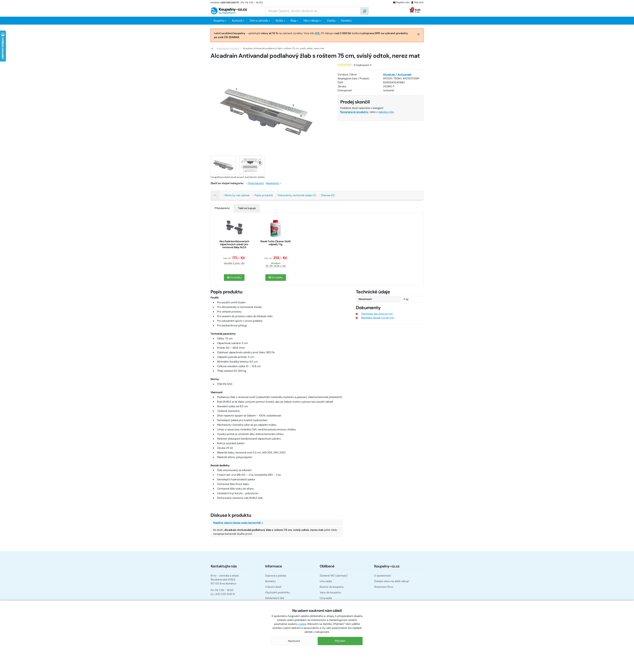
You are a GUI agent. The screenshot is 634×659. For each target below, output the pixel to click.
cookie (302, 624)
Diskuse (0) (328, 195)
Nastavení (294, 641)
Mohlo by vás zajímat (237, 195)
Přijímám (340, 641)
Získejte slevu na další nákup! (391, 581)
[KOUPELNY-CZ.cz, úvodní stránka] (229, 10)
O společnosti (382, 575)
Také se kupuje (247, 208)
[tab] (222, 208)
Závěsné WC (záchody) (334, 575)
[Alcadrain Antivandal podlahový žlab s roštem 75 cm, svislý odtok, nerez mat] (223, 165)
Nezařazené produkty (228, 48)
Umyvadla (326, 581)
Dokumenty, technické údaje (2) (297, 195)
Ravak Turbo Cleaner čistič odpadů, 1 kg (275, 243)
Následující (272, 183)
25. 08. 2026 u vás (275, 265)
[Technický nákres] (251, 165)
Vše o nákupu (311, 20)
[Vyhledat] (364, 11)
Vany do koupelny (330, 592)
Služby (279, 20)
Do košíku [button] (235, 277)
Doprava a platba (275, 575)
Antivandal (404, 74)
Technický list (377, 313)
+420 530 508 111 (224, 594)
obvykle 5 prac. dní (234, 263)
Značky (331, 20)
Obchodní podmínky (277, 592)
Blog (293, 20)
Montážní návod (377, 317)
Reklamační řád (274, 598)
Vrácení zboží (273, 587)
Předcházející (256, 183)
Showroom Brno (383, 587)
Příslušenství (222, 208)
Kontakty (346, 20)
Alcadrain (389, 74)
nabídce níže (386, 112)
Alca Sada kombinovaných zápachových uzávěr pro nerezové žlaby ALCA (234, 244)
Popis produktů (264, 195)
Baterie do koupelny (332, 587)
